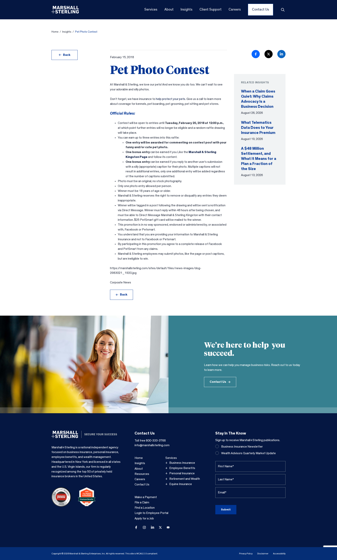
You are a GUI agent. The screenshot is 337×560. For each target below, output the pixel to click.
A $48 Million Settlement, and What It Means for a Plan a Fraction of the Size (258, 159)
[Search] (283, 10)
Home (55, 31)
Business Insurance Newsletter (242, 446)
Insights (66, 31)
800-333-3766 (156, 440)
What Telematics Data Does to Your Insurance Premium (258, 128)
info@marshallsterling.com (152, 445)
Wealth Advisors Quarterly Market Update (248, 453)
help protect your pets (170, 99)
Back (66, 54)
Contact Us (218, 381)
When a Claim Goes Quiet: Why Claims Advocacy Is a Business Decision (258, 99)
